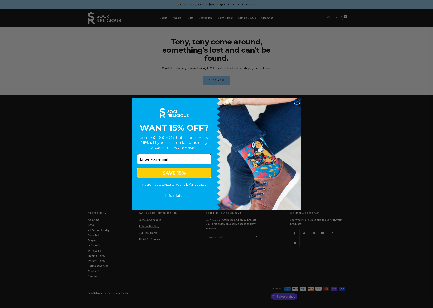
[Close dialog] (297, 101)
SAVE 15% (174, 173)
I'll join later (174, 195)
